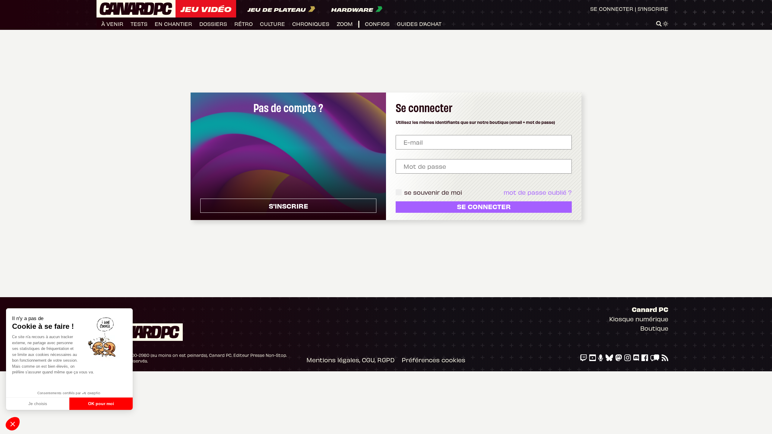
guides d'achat (419, 23)
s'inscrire (288, 205)
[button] (12, 424)
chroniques (310, 23)
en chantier (173, 23)
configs (377, 23)
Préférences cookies (433, 359)
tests (139, 23)
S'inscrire (653, 8)
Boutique (654, 328)
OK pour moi (101, 403)
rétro (243, 23)
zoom (345, 23)
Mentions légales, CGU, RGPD (350, 359)
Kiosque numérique (638, 318)
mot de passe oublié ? (538, 192)
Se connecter (611, 8)
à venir (112, 23)
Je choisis (37, 403)
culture (272, 23)
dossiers (213, 23)
